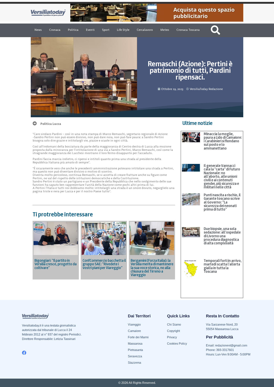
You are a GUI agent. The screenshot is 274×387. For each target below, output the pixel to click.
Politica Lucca (50, 124)
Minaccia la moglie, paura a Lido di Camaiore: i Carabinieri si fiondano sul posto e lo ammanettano (223, 141)
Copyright (173, 330)
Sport (105, 30)
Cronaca (54, 30)
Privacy (172, 337)
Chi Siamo (174, 324)
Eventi (90, 30)
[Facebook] (24, 353)
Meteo (164, 30)
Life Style (123, 30)
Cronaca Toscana (188, 30)
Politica (73, 30)
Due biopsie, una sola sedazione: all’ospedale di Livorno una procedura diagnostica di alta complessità (222, 235)
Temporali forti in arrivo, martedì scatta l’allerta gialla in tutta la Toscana (223, 266)
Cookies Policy (177, 343)
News (38, 30)
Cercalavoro (145, 30)
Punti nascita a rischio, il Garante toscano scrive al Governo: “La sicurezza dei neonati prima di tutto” (222, 202)
